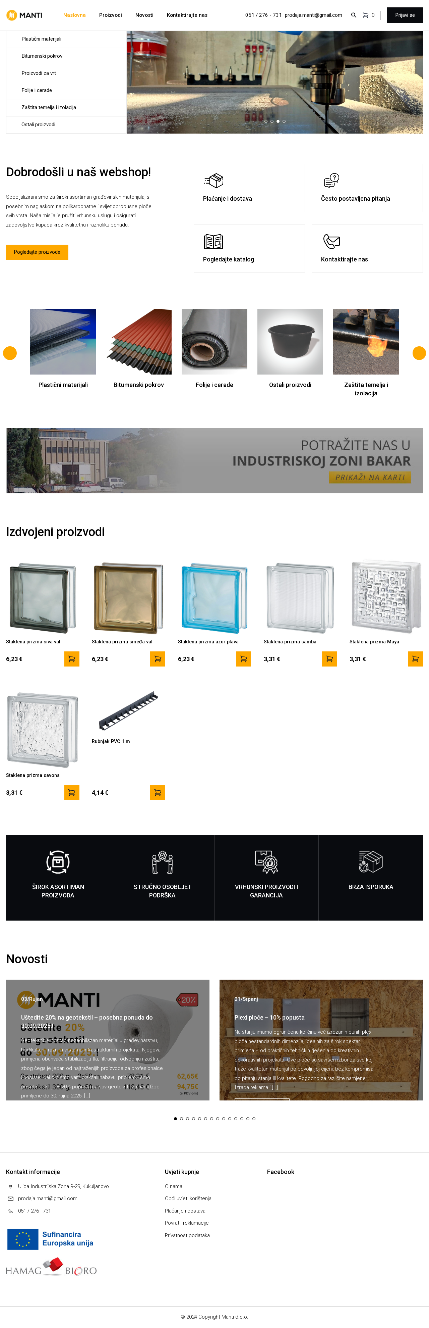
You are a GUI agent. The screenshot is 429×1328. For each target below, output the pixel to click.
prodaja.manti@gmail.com (313, 15)
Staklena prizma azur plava (208, 642)
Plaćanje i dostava (185, 1211)
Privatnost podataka (187, 1235)
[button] (252, 121)
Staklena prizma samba (290, 642)
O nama (173, 1186)
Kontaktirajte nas (187, 15)
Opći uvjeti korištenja (188, 1198)
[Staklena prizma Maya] (415, 659)
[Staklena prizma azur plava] (243, 659)
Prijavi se (405, 15)
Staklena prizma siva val (33, 642)
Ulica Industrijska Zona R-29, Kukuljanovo (63, 1186)
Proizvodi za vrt (38, 73)
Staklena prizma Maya (374, 642)
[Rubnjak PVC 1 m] (157, 792)
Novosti (144, 15)
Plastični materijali (41, 39)
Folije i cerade (36, 90)
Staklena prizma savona (33, 775)
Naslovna (74, 15)
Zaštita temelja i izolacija (48, 107)
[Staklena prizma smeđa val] (157, 659)
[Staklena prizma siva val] (71, 659)
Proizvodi (110, 15)
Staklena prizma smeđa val (122, 642)
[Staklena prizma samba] (329, 659)
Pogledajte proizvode (37, 252)
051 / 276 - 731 (263, 15)
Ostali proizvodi (38, 124)
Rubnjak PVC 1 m (111, 741)
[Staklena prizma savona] (71, 792)
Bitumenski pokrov (41, 56)
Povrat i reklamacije (187, 1223)
